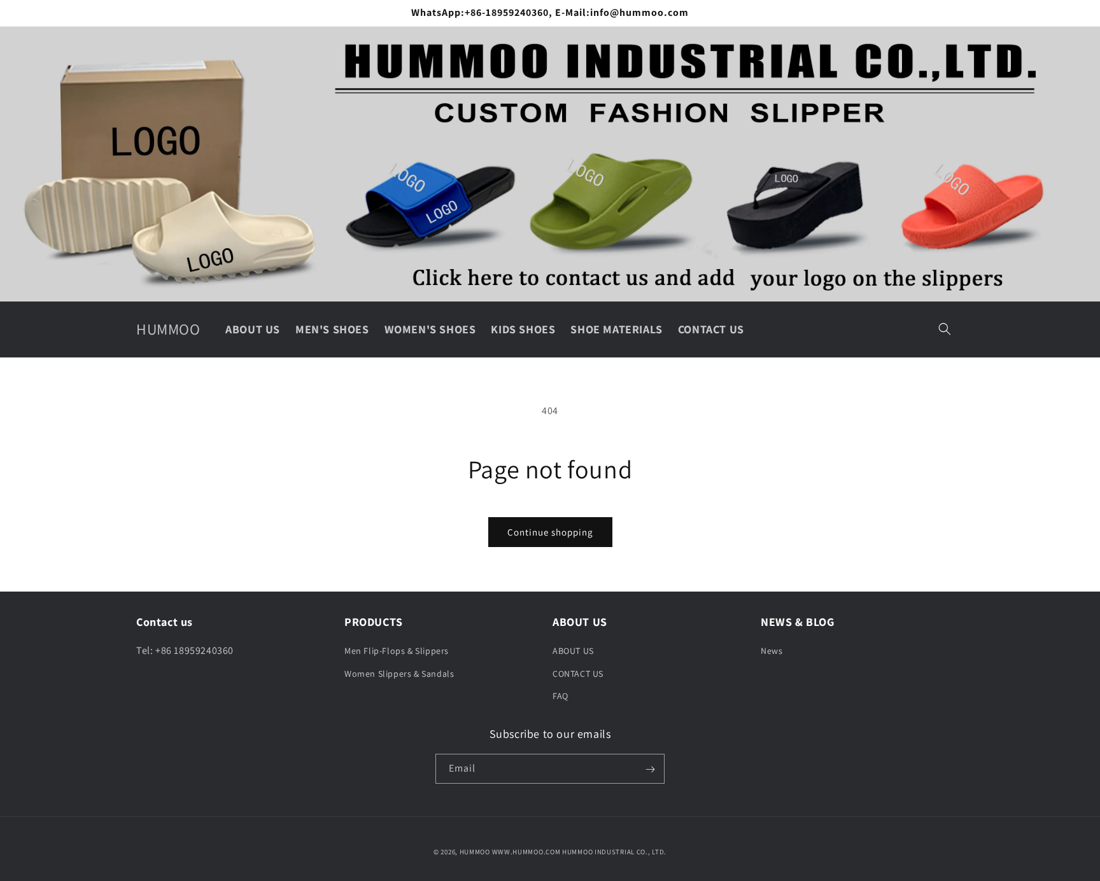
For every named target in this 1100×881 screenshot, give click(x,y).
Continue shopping (550, 532)
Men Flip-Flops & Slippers (396, 651)
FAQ (560, 696)
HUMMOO (475, 851)
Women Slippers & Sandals (399, 673)
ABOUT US (573, 651)
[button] (945, 329)
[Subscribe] (650, 769)
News (771, 651)
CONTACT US (578, 673)
